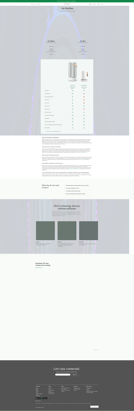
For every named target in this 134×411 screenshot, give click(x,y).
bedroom (79, 152)
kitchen (85, 152)
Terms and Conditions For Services (60, 403)
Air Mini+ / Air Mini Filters (65, 390)
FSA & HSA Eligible (89, 392)
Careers (37, 390)
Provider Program (77, 389)
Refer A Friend (51, 393)
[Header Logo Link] (67, 4)
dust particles (71, 168)
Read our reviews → (39, 267)
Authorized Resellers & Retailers (92, 391)
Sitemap (50, 391)
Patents (37, 394)
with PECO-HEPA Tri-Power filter (51, 42)
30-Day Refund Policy (70, 403)
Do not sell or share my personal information (47, 403)
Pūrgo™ (75, 390)
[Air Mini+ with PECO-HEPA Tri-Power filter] (51, 28)
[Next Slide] (98, 350)
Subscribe (74, 374)
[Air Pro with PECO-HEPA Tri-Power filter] (83, 28)
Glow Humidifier (51, 390)
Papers (37, 391)
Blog (37, 389)
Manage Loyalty (51, 392)
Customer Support (39, 393)
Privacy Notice (37, 403)
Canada (87, 389)
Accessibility (38, 395)
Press (37, 392)
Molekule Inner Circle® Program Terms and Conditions (82, 403)
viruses (78, 168)
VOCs (82, 159)
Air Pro (83, 41)
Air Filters (63, 391)
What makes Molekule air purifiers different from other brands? (77, 185)
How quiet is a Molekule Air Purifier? (72, 188)
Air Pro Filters (63, 389)
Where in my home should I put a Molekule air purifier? (75, 193)
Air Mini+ (51, 41)
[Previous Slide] (95, 350)
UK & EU (87, 390)
